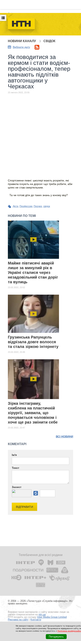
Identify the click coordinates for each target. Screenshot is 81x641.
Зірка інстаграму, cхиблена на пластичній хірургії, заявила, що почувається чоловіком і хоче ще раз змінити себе (33, 412)
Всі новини (64, 436)
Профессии (25, 206)
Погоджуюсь (56, 636)
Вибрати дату (21, 47)
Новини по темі (22, 215)
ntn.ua (42, 614)
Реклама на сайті (18, 619)
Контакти (35, 619)
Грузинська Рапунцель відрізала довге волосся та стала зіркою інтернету (33, 342)
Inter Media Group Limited (52, 617)
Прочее (38, 206)
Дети (15, 206)
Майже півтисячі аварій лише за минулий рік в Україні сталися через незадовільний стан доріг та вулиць (33, 272)
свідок (46, 206)
